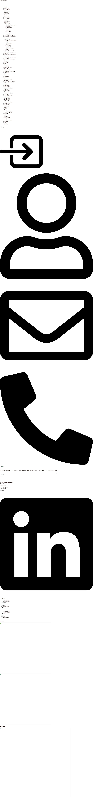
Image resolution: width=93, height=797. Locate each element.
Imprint (6, 116)
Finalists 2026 (7, 85)
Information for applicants (10, 36)
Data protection (5, 606)
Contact (8, 34)
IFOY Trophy (7, 10)
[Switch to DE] (3, 466)
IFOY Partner (7, 9)
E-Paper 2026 (7, 96)
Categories (8, 26)
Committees (7, 13)
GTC (3, 607)
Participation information (11, 25)
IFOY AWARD (7, 58)
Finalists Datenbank (8, 88)
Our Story (6, 8)
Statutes (6, 12)
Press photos (9, 112)
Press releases (9, 111)
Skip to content (3, 0)
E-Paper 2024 (7, 99)
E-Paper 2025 (7, 98)
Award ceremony (10, 32)
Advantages (9, 27)
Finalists (6, 84)
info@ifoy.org (3, 488)
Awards (5, 22)
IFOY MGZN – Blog (8, 95)
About (5, 7)
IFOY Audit (8, 31)
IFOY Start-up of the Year (9, 35)
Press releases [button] (7, 109)
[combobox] (46, 128)
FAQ (5, 114)
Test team (8, 30)
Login (5, 107)
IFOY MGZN (6, 94)
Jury (7, 28)
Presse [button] (3, 598)
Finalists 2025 (7, 86)
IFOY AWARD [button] (7, 23)
